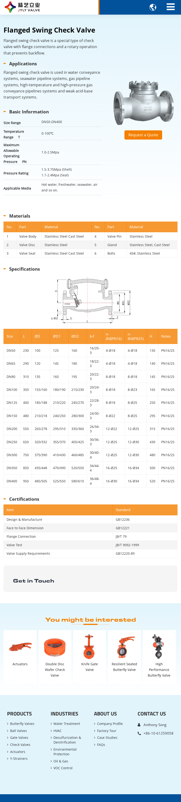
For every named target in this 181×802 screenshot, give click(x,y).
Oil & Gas (60, 761)
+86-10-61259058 (158, 733)
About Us (105, 714)
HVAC (57, 730)
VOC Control (63, 768)
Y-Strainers (19, 758)
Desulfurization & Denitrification (67, 739)
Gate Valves (19, 737)
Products (19, 714)
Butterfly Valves (22, 723)
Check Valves (20, 744)
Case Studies (107, 737)
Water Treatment (66, 723)
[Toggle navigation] (170, 6)
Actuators (17, 751)
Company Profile (110, 723)
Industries (64, 714)
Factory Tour (106, 730)
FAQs (101, 744)
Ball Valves (18, 730)
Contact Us (152, 714)
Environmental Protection (65, 751)
